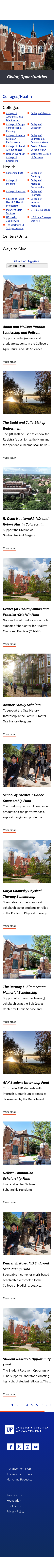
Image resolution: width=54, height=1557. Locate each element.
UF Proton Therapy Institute (41, 219)
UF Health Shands (40, 209)
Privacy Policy (15, 1511)
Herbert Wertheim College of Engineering (15, 157)
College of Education (36, 126)
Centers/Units (15, 236)
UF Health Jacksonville (12, 219)
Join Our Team (16, 1495)
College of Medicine (11, 182)
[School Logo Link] (25, 1430)
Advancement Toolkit (20, 1474)
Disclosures (14, 1506)
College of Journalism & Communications (39, 139)
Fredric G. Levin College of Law (39, 148)
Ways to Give (14, 248)
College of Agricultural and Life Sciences (14, 117)
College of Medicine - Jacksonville (37, 184)
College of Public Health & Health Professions (15, 202)
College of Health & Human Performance (15, 139)
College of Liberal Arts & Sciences (15, 148)
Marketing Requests (19, 1479)
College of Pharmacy (36, 193)
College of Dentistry (36, 174)
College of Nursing (16, 191)
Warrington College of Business (41, 155)
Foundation (14, 1500)
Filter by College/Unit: (27, 261)
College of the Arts (41, 113)
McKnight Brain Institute (14, 211)
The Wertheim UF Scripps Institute (15, 226)
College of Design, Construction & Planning (15, 128)
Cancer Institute (14, 172)
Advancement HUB (19, 1468)
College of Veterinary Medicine (36, 202)
